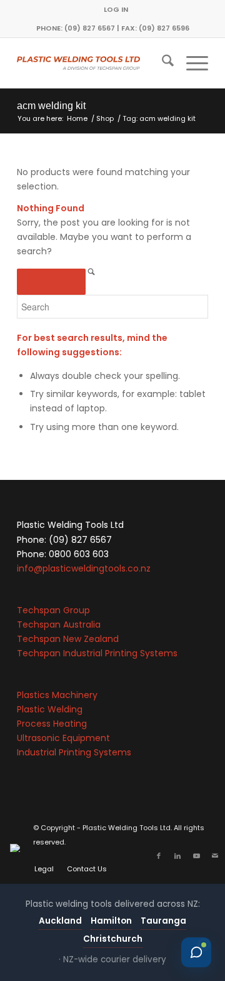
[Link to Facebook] (158, 855)
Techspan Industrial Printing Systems (97, 653)
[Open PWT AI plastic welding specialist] (196, 952)
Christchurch (112, 939)
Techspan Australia (59, 624)
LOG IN (116, 9)
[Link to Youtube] (196, 855)
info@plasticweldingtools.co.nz (84, 568)
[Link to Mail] (215, 855)
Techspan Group (53, 610)
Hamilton (111, 921)
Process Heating (52, 723)
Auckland (60, 921)
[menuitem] (116, 9)
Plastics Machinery (57, 695)
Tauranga (163, 921)
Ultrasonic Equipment (63, 738)
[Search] (161, 63)
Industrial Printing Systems (74, 752)
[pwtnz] (93, 63)
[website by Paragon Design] (16, 848)
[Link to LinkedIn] (177, 855)
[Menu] (191, 63)
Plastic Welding (49, 709)
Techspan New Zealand (68, 639)
